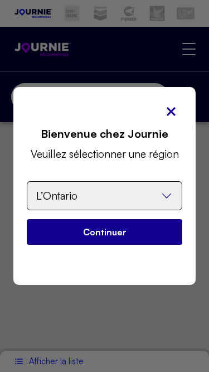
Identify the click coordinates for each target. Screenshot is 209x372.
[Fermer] (171, 111)
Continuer (105, 232)
